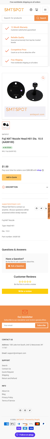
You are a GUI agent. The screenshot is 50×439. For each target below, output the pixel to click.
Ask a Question (17, 266)
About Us (5, 391)
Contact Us (6, 369)
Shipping (5, 375)
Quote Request (8, 372)
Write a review (25, 291)
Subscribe (41, 325)
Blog (4, 394)
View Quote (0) (49, 211)
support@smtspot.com (11, 204)
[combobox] (25, 18)
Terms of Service (8, 401)
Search (43, 18)
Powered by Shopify (32, 420)
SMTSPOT (5, 134)
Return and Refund (9, 378)
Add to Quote (11, 177)
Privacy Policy (7, 397)
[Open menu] (45, 10)
